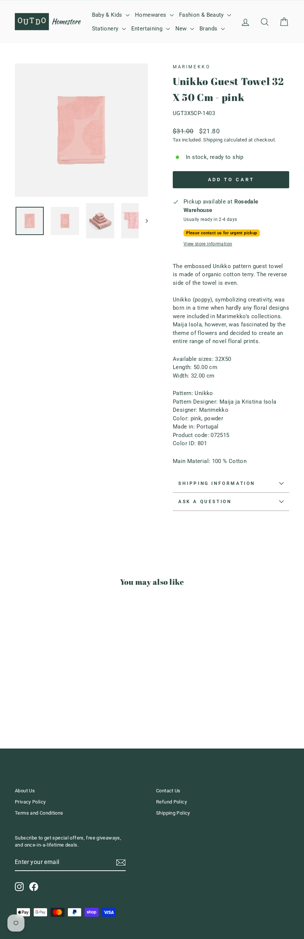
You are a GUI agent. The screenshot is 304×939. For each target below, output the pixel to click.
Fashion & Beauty (202, 15)
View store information (208, 244)
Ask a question (204, 501)
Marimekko (191, 66)
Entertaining (147, 28)
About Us (25, 790)
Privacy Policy (30, 802)
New (182, 28)
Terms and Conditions (39, 813)
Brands (209, 28)
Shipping (212, 140)
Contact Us (168, 790)
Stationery (106, 28)
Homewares (151, 15)
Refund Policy (171, 802)
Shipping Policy (173, 813)
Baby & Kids (108, 15)
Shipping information (216, 483)
